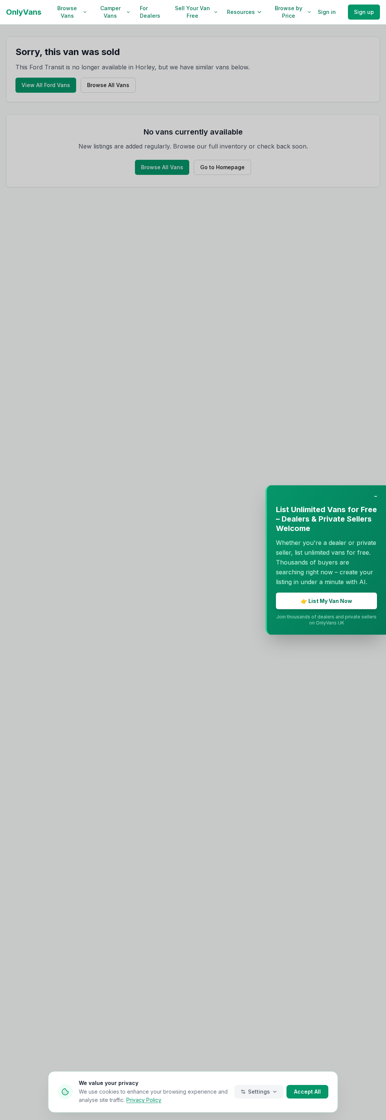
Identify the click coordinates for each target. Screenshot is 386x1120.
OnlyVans (23, 12)
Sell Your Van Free (192, 12)
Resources (241, 12)
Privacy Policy (143, 1100)
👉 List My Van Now (326, 601)
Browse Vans (67, 12)
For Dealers (150, 12)
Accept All (307, 1091)
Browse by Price (288, 12)
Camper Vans (110, 12)
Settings (259, 1091)
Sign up (364, 12)
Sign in (327, 12)
